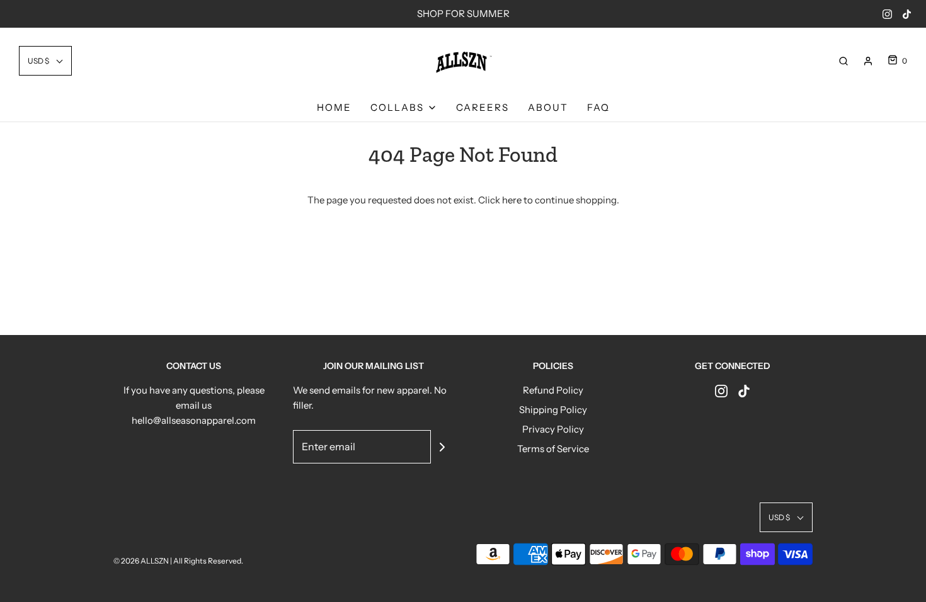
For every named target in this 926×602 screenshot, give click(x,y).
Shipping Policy (553, 410)
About (548, 107)
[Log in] (868, 61)
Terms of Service (553, 449)
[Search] (843, 61)
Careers (482, 107)
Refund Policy (553, 390)
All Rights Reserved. (208, 560)
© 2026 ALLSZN (141, 560)
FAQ (598, 107)
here (512, 200)
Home (334, 107)
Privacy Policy (553, 429)
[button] (45, 61)
